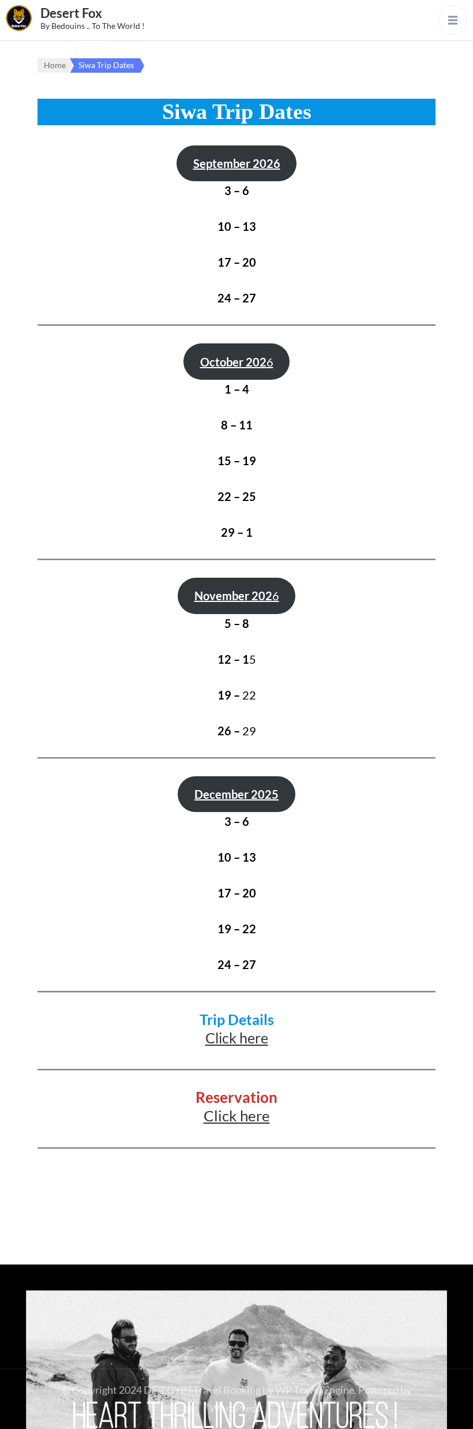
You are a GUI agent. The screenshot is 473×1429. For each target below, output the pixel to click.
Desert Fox (71, 13)
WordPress (234, 1408)
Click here (236, 1037)
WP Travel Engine (314, 1389)
